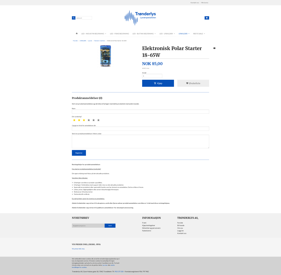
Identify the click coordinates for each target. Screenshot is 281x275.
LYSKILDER (183, 34)
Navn (73, 108)
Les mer (105, 265)
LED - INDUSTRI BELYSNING (92, 34)
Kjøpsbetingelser (148, 225)
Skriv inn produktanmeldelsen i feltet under (86, 134)
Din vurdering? (77, 117)
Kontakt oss (181, 233)
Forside (75, 41)
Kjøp (159, 83)
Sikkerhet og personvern (151, 228)
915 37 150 (119, 271)
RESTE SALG (198, 34)
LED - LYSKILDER (166, 34)
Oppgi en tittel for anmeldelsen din (84, 125)
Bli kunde (180, 225)
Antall (144, 73)
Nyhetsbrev (146, 231)
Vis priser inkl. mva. (78, 249)
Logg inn (180, 231)
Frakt (144, 223)
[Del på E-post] (214, 48)
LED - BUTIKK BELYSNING (143, 34)
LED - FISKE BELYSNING (119, 34)
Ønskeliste (194, 83)
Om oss (180, 228)
